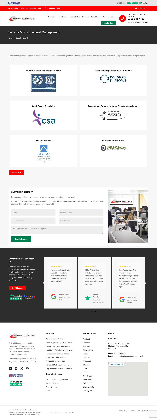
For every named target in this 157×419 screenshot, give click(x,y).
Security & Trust (52, 383)
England (86, 339)
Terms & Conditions (126, 410)
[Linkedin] (10, 368)
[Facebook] (16, 368)
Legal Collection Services (56, 357)
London (86, 372)
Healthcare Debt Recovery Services (59, 350)
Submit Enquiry (21, 239)
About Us (94, 17)
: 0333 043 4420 (117, 353)
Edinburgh (87, 361)
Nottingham (88, 383)
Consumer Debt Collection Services (59, 343)
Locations (62, 17)
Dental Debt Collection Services (58, 346)
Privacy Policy (143, 410)
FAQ (103, 17)
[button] (43, 283)
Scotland (86, 343)
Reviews (85, 17)
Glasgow (86, 365)
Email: (111, 356)
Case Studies (75, 17)
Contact (110, 17)
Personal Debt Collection (55, 361)
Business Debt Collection (56, 339)
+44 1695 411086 (142, 22)
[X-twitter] (21, 368)
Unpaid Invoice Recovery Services (59, 368)
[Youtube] (27, 368)
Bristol (85, 354)
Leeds (85, 368)
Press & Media (51, 387)
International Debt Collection (57, 354)
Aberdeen (87, 346)
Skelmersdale (88, 387)
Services (51, 17)
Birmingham (88, 350)
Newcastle (87, 379)
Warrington (87, 390)
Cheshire (86, 357)
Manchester (87, 376)
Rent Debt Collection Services (57, 365)
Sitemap (49, 391)
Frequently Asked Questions (57, 380)
